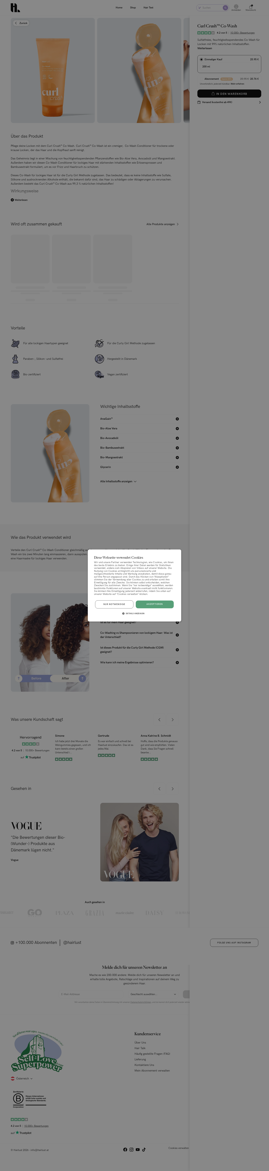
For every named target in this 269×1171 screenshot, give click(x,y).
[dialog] (134, 585)
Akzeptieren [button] (154, 604)
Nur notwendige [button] (114, 604)
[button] (135, 613)
